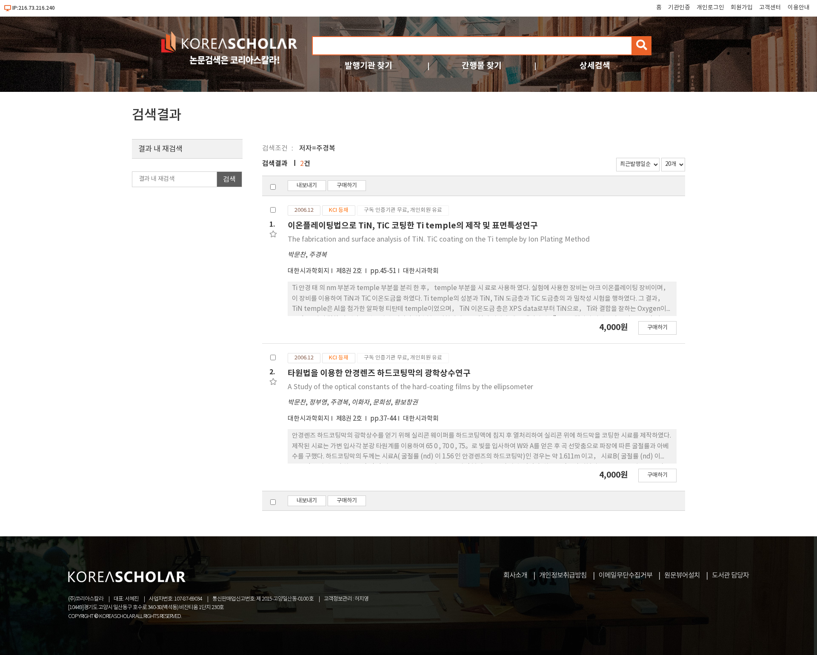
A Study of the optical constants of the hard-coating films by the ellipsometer (410, 387)
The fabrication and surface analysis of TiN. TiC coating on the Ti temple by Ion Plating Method (439, 239)
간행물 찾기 (482, 66)
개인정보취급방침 (563, 575)
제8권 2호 (349, 271)
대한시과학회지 (308, 271)
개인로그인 (710, 7)
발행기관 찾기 (368, 66)
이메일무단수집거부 (625, 575)
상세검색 (595, 66)
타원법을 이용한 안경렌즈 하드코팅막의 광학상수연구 (379, 373)
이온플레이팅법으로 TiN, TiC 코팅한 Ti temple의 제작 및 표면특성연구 (413, 226)
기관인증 (679, 7)
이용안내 (799, 7)
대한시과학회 (421, 271)
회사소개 (515, 575)
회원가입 (742, 7)
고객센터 (770, 7)
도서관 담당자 (730, 575)
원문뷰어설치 (682, 575)
